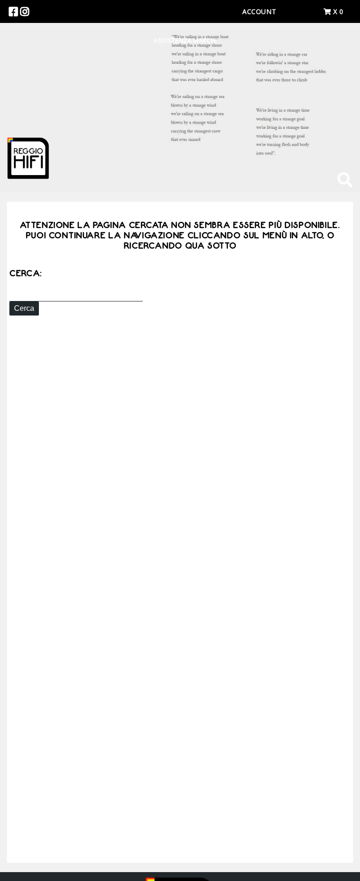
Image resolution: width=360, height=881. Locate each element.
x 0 (337, 11)
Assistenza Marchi (185, 40)
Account (259, 11)
